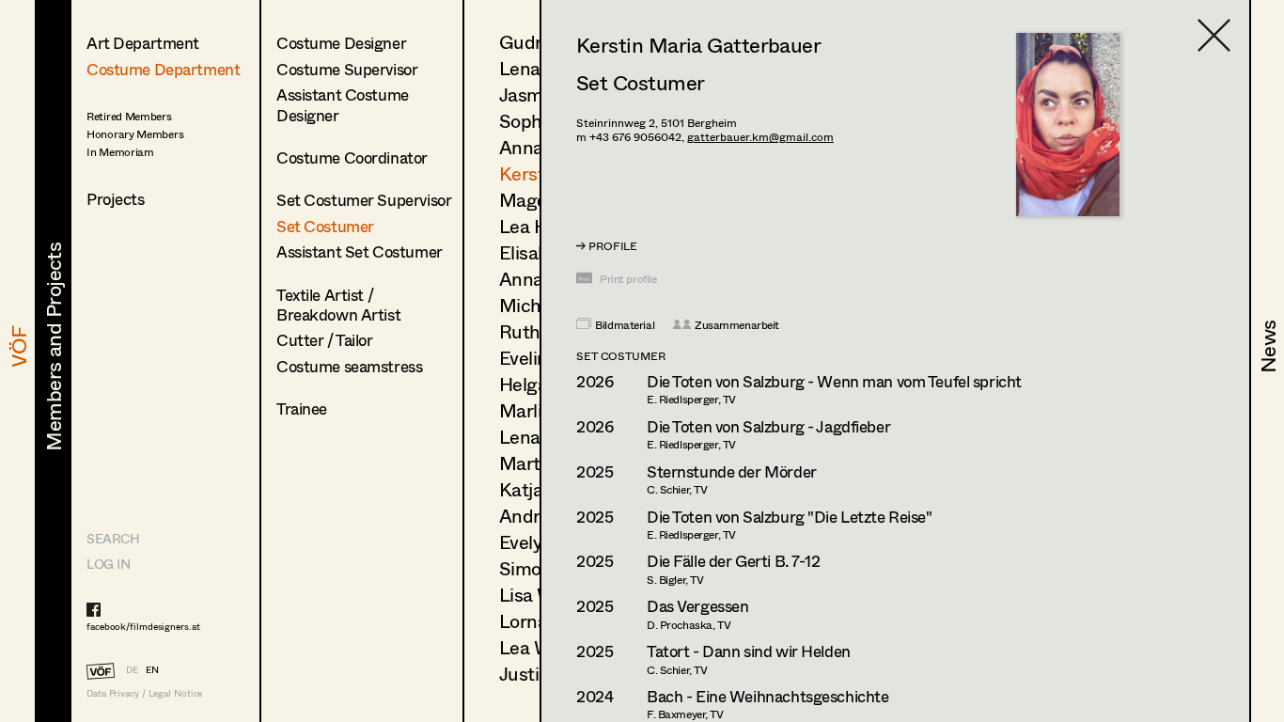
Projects (115, 199)
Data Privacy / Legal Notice (144, 693)
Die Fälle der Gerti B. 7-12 (734, 561)
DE (132, 669)
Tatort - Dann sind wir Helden (749, 651)
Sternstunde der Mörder (732, 471)
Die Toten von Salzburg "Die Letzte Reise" (789, 516)
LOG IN (108, 563)
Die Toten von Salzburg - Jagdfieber (768, 426)
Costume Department (163, 69)
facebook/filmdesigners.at (143, 626)
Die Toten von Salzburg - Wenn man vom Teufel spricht (834, 381)
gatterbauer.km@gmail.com (760, 137)
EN (152, 669)
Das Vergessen (697, 606)
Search (112, 538)
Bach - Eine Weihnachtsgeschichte (767, 696)
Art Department (142, 42)
